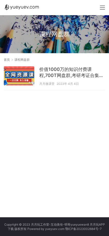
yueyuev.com (54, 229)
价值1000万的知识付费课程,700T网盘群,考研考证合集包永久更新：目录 (71, 72)
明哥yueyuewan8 (76, 224)
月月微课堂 (47, 84)
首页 (7, 60)
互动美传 (57, 224)
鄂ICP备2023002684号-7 (83, 229)
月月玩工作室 (40, 224)
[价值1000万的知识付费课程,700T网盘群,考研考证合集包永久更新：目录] (19, 76)
